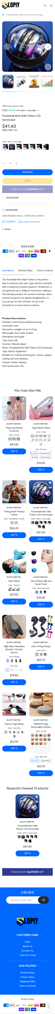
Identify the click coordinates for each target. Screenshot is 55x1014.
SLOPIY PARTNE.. (14, 424)
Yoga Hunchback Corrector (14, 429)
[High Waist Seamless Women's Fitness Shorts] (14, 627)
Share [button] (8, 229)
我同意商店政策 (12, 198)
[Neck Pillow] (14, 561)
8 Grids (34, 453)
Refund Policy (28, 972)
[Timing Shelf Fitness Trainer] (14, 492)
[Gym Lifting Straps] (41, 627)
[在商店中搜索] (45, 5)
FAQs (27, 942)
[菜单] (51, 5)
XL (13, 670)
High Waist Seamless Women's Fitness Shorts (14, 649)
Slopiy (31, 999)
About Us (27, 946)
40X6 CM (34, 761)
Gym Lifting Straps (41, 646)
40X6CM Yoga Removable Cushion (41, 725)
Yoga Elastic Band (41, 428)
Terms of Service (27, 986)
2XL (7, 670)
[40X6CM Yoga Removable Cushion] (41, 704)
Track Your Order (27, 955)
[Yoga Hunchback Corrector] (14, 408)
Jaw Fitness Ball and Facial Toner (40, 582)
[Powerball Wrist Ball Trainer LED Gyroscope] (41, 492)
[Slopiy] (11, 5)
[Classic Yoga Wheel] (14, 704)
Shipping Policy (27, 981)
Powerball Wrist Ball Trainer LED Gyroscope (41, 513)
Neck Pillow (14, 581)
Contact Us (27, 950)
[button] (48, 46)
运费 (15, 130)
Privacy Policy (27, 977)
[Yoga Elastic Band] (41, 408)
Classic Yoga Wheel (14, 724)
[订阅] (43, 900)
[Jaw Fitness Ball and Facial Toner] (41, 561)
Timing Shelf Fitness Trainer (14, 513)
